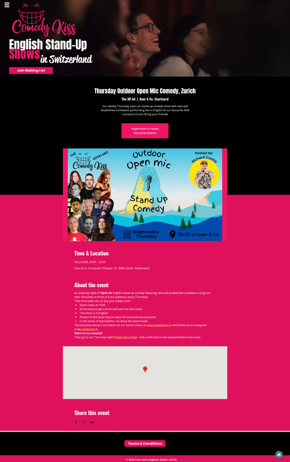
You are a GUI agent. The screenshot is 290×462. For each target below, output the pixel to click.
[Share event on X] (84, 422)
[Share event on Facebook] (76, 422)
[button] (7, 5)
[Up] (279, 455)
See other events (145, 133)
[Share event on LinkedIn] (92, 422)
